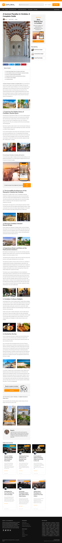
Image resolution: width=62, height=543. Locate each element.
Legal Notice (46, 540)
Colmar (58, 524)
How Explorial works (25, 523)
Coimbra (54, 524)
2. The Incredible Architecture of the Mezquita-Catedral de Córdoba (17, 72)
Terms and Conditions (51, 540)
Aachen (43, 522)
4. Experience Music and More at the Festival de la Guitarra (15, 76)
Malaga (44, 528)
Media (23, 532)
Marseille (47, 528)
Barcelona (57, 522)
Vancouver (51, 534)
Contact (23, 533)
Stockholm (48, 532)
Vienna (45, 535)
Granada (54, 525)
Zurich (57, 535)
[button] (6, 64)
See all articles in (39, 53)
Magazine (23, 536)
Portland (44, 531)
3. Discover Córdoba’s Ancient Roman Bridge (13, 74)
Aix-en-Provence (48, 522)
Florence (47, 525)
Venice (55, 534)
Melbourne (52, 528)
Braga (51, 524)
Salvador (44, 532)
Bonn (48, 524)
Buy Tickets (56, 4)
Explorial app (24, 522)
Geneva (51, 525)
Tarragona (43, 534)
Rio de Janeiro (57, 531)
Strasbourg (52, 532)
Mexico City (57, 528)
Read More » (6, 470)
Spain (16, 19)
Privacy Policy (57, 540)
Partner (23, 530)
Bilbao (46, 524)
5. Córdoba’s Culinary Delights (11, 77)
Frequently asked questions (26, 526)
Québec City (51, 531)
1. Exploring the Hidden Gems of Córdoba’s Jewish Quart (15, 71)
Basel (43, 524)
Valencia (47, 534)
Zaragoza (51, 535)
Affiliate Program (25, 534)
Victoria (58, 534)
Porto (47, 531)
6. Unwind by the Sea (9, 79)
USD (49, 4)
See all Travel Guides (39, 57)
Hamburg (57, 525)
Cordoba (43, 525)
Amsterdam (53, 522)
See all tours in (38, 49)
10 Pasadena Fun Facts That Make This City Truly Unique (9, 493)
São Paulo (57, 532)
